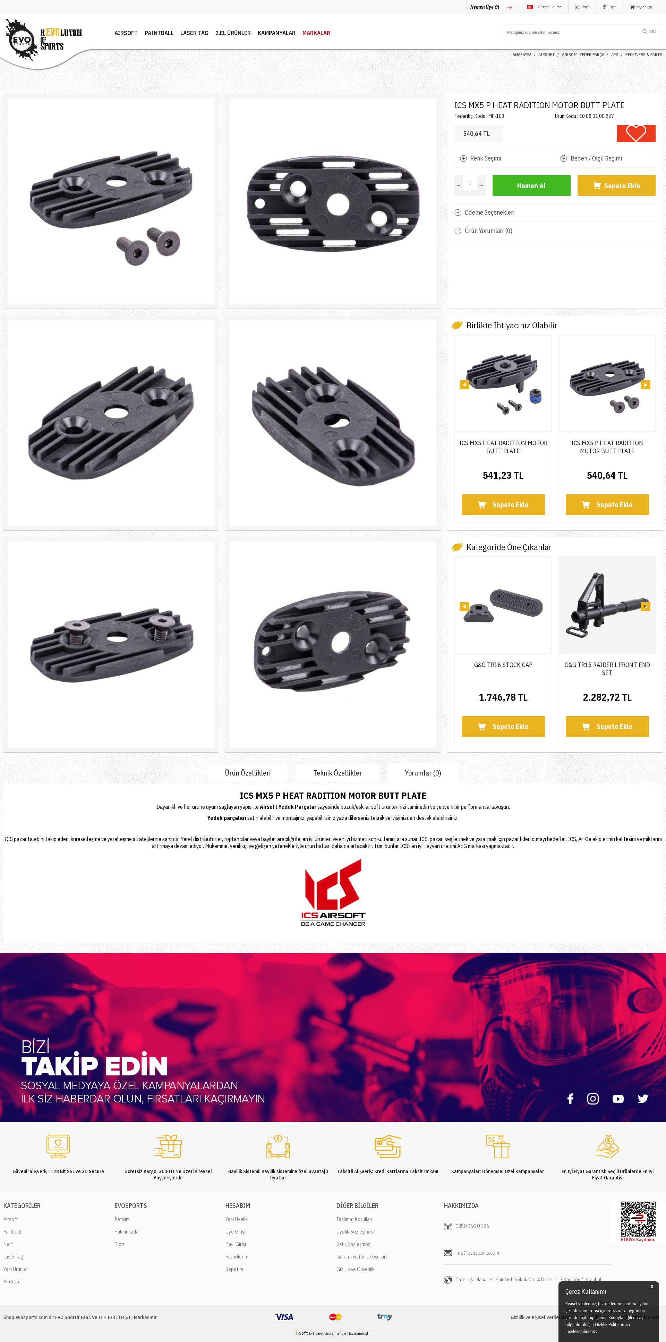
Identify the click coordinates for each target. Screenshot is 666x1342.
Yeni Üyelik (236, 1219)
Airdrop (11, 1281)
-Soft (302, 1333)
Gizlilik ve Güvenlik (355, 1269)
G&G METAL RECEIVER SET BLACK (607, 665)
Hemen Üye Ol (485, 7)
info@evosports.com (477, 1252)
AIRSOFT (126, 33)
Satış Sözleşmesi (354, 1244)
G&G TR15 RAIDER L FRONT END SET (503, 669)
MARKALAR (316, 33)
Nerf (8, 1244)
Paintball (12, 1231)
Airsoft (10, 1219)
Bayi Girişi (235, 1244)
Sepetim (234, 1269)
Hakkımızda (126, 1231)
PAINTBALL (159, 33)
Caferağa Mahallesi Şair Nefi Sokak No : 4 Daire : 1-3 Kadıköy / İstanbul (528, 1279)
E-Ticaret (316, 1333)
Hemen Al (531, 185)
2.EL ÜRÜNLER (233, 33)
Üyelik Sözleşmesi (355, 1231)
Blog (119, 1244)
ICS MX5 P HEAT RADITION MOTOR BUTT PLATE (503, 447)
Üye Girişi (235, 1231)
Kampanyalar (277, 33)
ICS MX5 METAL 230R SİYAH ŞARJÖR (607, 447)
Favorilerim (236, 1256)
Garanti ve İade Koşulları (361, 1256)
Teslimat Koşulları (354, 1219)
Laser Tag (13, 1256)
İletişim (122, 1219)
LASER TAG (194, 33)
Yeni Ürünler (15, 1269)
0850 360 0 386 (472, 1226)
